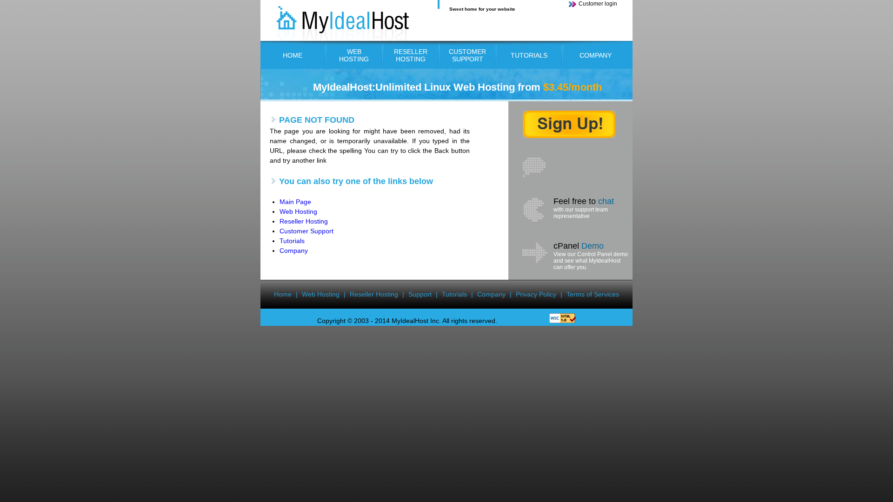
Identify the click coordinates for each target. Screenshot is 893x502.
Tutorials (292, 240)
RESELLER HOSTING (410, 55)
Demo (592, 246)
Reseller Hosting (304, 221)
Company (294, 250)
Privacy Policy (536, 294)
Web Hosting (298, 211)
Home (283, 294)
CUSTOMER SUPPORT (467, 55)
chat (606, 201)
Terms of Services (592, 294)
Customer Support (306, 231)
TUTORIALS (529, 55)
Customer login (598, 3)
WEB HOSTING (354, 55)
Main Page (295, 201)
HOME (292, 55)
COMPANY (596, 55)
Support (420, 294)
